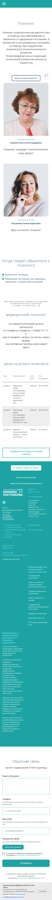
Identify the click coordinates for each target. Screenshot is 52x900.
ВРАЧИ (31, 489)
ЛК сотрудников (8, 519)
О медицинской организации (34, 577)
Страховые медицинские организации (37, 592)
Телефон (6, 799)
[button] (26, 453)
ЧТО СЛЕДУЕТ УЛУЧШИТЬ (37, 514)
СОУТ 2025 (6, 514)
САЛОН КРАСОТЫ (13, 534)
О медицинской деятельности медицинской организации (38, 607)
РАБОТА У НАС (33, 516)
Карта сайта (34, 525)
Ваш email (7, 819)
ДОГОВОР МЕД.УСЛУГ (8, 546)
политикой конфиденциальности (28, 855)
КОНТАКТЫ (34, 492)
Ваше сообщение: (10, 776)
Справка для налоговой (10, 559)
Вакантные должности (36, 618)
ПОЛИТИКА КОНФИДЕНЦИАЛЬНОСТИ (15, 554)
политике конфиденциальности (14, 895)
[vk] (3, 502)
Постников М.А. (33, 501)
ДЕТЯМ (8, 537)
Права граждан (33, 512)
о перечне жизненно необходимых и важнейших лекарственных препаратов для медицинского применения (12, 650)
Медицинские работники (37, 614)
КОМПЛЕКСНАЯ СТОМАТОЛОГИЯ (13, 526)
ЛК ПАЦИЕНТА (7, 517)
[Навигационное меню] (4, 4)
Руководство (32, 503)
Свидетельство (33, 507)
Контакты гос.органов (36, 509)
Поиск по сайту (35, 530)
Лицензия (32, 505)
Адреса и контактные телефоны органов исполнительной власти (37, 584)
